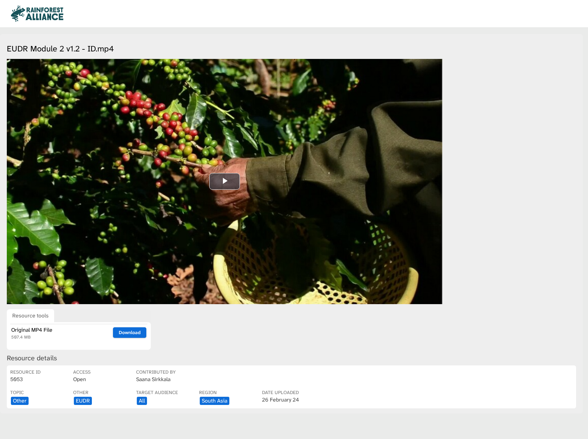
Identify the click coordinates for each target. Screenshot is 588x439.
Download (130, 332)
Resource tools (30, 315)
